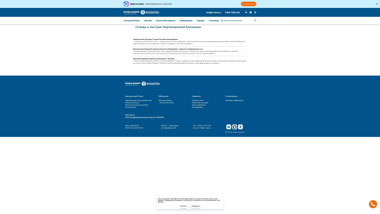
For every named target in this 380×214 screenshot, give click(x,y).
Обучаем (148, 20)
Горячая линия (197, 100)
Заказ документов (199, 105)
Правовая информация (234, 100)
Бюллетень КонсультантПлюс (136, 105)
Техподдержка (197, 107)
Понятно (183, 206)
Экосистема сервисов (165, 20)
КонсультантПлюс (132, 20)
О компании (214, 20)
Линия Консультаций (200, 103)
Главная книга (130, 107)
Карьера (200, 20)
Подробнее (196, 206)
